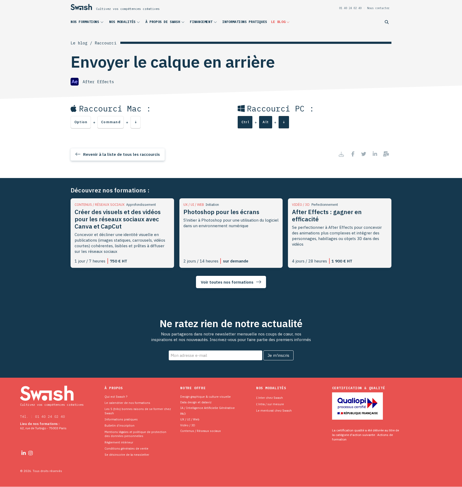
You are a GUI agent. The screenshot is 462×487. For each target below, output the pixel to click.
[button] (88, 23)
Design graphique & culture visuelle (205, 397)
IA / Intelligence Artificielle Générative (207, 408)
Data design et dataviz (195, 402)
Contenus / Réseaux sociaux (200, 431)
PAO (183, 414)
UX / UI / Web (189, 419)
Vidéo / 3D (187, 425)
